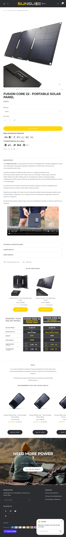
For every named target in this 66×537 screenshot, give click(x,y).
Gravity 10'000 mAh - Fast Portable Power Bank (40, 416)
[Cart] (62, 4)
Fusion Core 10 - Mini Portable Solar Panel (20, 299)
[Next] (62, 89)
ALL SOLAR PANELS (33, 469)
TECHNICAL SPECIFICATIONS (13, 244)
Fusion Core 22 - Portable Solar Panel (45, 299)
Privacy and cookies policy (53, 496)
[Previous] (4, 89)
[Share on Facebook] (9, 149)
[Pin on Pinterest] (11, 149)
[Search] (8, 3)
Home (5, 10)
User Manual (8, 255)
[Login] (58, 3)
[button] (44, 3)
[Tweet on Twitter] (14, 149)
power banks (50, 177)
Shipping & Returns (13, 262)
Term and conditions (51, 493)
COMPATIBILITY (8, 249)
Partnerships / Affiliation (52, 499)
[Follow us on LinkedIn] (5, 516)
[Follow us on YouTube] (15, 511)
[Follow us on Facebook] (5, 511)
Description (8, 160)
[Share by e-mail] (17, 149)
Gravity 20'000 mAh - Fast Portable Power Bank (15, 416)
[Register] (29, 499)
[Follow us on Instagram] (10, 511)
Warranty (29, 262)
